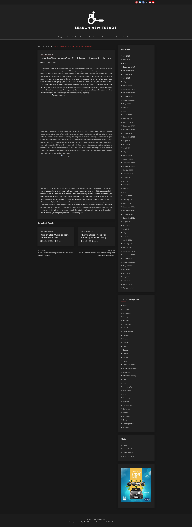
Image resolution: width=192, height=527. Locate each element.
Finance (105, 37)
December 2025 (129, 67)
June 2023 (126, 148)
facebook (143, 2)
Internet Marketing (129, 376)
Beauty (125, 317)
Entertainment (128, 332)
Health (88, 37)
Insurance (126, 372)
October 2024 (128, 96)
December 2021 (129, 207)
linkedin (140, 2)
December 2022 (129, 163)
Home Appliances (46, 54)
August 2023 (127, 141)
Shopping (61, 37)
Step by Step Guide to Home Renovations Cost (55, 236)
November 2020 (129, 255)
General (69, 37)
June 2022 (126, 185)
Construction (127, 324)
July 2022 (126, 181)
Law (112, 37)
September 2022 (129, 174)
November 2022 (129, 166)
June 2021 (126, 229)
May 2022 (126, 188)
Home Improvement (130, 368)
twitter (146, 2)
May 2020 (126, 277)
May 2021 (126, 233)
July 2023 (126, 144)
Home (125, 361)
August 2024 (127, 104)
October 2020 (128, 258)
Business (96, 37)
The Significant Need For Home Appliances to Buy (93, 236)
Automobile (127, 313)
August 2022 (127, 177)
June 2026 (126, 60)
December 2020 (129, 251)
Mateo (55, 62)
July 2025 (126, 78)
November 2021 (129, 211)
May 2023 (126, 152)
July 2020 (126, 270)
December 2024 (129, 89)
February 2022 (128, 200)
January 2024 (128, 122)
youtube (153, 2)
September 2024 (129, 100)
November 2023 (129, 129)
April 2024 (126, 111)
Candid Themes (118, 522)
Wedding (126, 427)
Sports (125, 413)
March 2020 (127, 284)
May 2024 (126, 107)
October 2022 (128, 170)
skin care (126, 402)
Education (130, 37)
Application (127, 309)
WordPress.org (128, 456)
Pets (124, 383)
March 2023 (127, 155)
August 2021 (127, 222)
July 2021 (126, 225)
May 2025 (126, 82)
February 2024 (128, 118)
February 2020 (128, 288)
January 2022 (128, 203)
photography (127, 387)
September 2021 (129, 218)
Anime (125, 306)
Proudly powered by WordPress (80, 522)
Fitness (125, 343)
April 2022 (126, 192)
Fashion (125, 335)
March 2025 (127, 85)
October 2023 (128, 133)
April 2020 (126, 281)
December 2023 (129, 126)
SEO (124, 394)
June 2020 (126, 273)
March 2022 (127, 196)
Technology (79, 37)
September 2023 (129, 137)
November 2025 (129, 71)
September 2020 (129, 262)
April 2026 (126, 63)
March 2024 (127, 115)
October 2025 (128, 74)
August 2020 (127, 266)
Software (126, 409)
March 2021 (127, 240)
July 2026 (126, 56)
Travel (125, 420)
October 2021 (128, 214)
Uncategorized (128, 424)
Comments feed (128, 453)
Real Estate (120, 37)
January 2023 (128, 159)
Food (124, 346)
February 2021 (128, 244)
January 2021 (128, 247)
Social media (127, 405)
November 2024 (129, 93)
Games (125, 350)
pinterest (150, 2)
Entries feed (127, 449)
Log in (125, 445)
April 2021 (126, 236)
